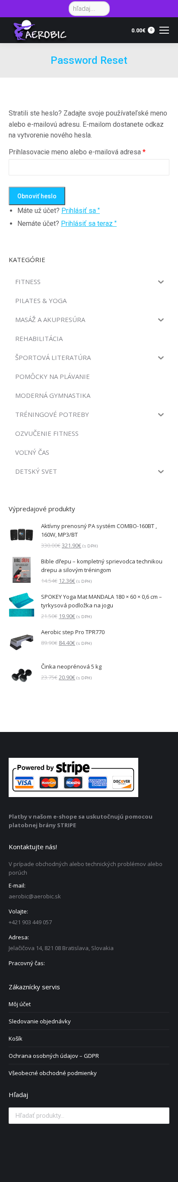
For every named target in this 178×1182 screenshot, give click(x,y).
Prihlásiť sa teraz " (89, 223)
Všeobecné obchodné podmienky (53, 1073)
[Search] (101, 8)
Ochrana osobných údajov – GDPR (54, 1056)
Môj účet (20, 1004)
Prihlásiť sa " (80, 210)
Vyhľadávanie (160, 1115)
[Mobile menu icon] (164, 30)
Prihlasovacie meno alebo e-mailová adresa (77, 152)
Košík (15, 1038)
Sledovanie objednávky (40, 1021)
